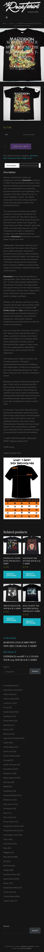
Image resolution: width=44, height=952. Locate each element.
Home (5, 23)
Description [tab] (11, 165)
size (6, 134)
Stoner (12, 23)
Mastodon (27, 180)
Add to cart (21, 146)
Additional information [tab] (29, 165)
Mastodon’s (16, 236)
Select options (11, 575)
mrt (23, 69)
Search (6, 667)
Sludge (24, 158)
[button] (37, 90)
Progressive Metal (14, 158)
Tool (20, 310)
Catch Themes (25, 948)
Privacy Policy (27, 946)
